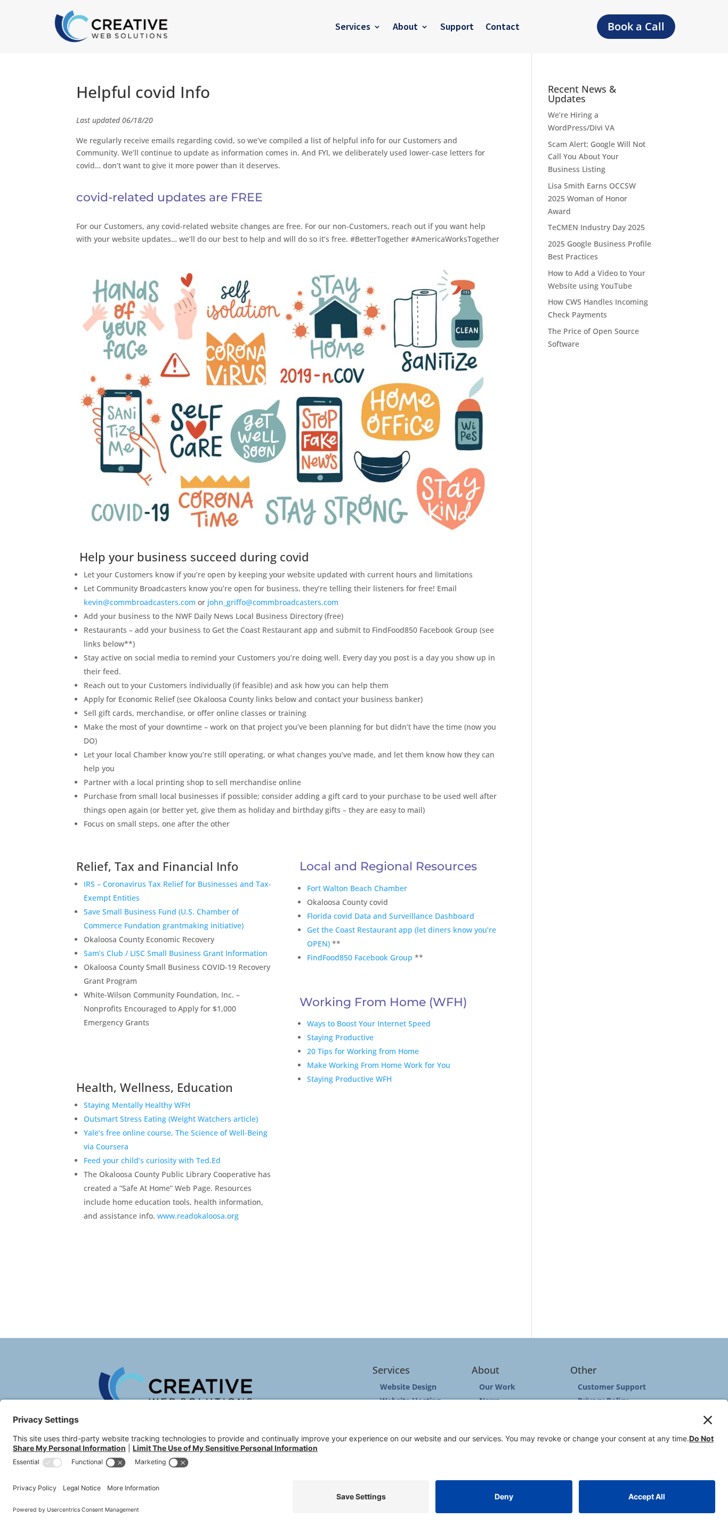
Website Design (408, 1387)
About (405, 26)
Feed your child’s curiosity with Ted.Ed (152, 1160)
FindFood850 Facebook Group (359, 957)
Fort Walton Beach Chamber (357, 888)
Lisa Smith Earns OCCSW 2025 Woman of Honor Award (592, 198)
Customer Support (612, 1387)
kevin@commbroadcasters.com (140, 602)
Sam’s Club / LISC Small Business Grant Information (176, 953)
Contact (503, 26)
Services (352, 26)
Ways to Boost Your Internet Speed (369, 1023)
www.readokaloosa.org (198, 1216)
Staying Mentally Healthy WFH (137, 1105)
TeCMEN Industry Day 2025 (596, 227)
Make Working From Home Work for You (378, 1065)
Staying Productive (340, 1037)
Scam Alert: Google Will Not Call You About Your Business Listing (596, 157)
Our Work (497, 1387)
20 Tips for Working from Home (363, 1051)
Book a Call (636, 26)
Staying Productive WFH (349, 1079)
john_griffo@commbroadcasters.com (272, 602)
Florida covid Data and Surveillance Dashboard (390, 916)
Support (457, 26)
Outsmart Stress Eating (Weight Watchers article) (171, 1119)
